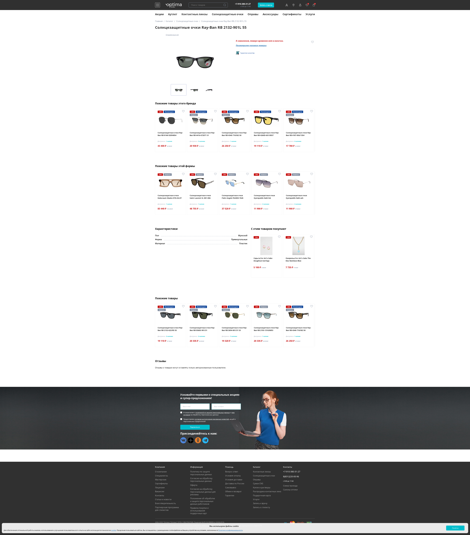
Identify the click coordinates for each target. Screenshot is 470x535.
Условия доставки (233, 479)
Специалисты (161, 475)
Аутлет (172, 14)
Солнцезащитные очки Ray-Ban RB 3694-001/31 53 (234, 329)
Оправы (253, 14)
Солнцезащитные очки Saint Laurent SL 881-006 (200, 196)
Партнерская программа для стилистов (167, 508)
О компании (161, 471)
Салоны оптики (290, 489)
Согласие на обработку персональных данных (201, 479)
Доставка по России (234, 483)
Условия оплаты (233, 475)
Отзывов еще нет (172, 35)
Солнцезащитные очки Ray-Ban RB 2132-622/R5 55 (170, 329)
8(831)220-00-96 (291, 476)
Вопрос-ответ (231, 471)
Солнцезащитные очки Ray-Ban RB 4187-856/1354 (298, 134)
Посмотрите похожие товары (251, 45)
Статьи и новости (163, 499)
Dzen (191, 440)
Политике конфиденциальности (230, 530)
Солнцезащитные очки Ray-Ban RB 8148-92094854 (170, 134)
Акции (159, 14)
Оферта (193, 485)
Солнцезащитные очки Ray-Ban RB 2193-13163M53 (266, 329)
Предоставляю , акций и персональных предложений (209, 420)
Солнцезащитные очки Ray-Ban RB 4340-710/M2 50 (234, 134)
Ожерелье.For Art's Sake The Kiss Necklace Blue (298, 259)
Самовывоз (230, 487)
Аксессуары (270, 14)
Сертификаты (292, 14)
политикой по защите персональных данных (212, 412)
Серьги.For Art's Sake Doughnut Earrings (263, 259)
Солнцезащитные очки (227, 14)
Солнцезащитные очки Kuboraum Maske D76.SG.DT (170, 196)
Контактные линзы (195, 14)
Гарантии (229, 495)
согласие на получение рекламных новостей (212, 419)
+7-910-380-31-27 (243, 4)
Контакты (159, 495)
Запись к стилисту (261, 507)
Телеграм (205, 440)
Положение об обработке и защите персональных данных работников (202, 501)
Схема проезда (290, 485)
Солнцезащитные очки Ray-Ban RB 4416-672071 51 (202, 134)
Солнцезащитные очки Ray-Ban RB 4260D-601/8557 (266, 134)
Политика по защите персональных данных (201, 473)
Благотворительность (165, 503)
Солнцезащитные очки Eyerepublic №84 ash (296, 196)
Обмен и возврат (233, 491)
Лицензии (160, 487)
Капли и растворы (261, 487)
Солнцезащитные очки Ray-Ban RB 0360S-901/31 (202, 329)
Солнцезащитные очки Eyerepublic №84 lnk (264, 196)
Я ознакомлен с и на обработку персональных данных (209, 413)
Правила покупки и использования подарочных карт (199, 511)
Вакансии (159, 491)
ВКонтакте (183, 440)
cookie (113, 530)
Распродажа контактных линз (267, 491)
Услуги (310, 14)
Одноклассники (198, 440)
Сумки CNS (258, 483)
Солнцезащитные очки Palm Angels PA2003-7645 (232, 196)
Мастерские (160, 479)
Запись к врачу (266, 5)
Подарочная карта (262, 495)
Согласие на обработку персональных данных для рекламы (203, 492)
